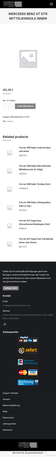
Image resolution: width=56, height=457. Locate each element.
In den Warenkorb (25, 106)
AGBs (5, 411)
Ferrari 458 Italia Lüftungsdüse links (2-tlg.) (35, 204)
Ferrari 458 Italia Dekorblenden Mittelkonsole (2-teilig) (35, 168)
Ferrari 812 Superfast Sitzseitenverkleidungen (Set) (34, 222)
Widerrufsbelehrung (11, 405)
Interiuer (10, 121)
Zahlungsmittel (9, 424)
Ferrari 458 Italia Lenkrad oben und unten (35, 149)
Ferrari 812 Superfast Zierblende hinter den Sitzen (36, 241)
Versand (6, 399)
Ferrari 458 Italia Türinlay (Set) (34, 184)
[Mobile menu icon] (51, 4)
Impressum (8, 430)
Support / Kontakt (10, 393)
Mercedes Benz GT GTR (20, 117)
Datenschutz (8, 418)
